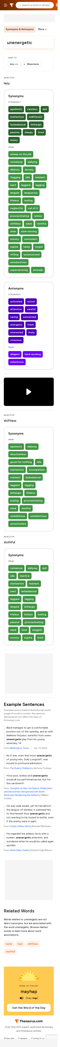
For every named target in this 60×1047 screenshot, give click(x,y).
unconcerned (32, 254)
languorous (31, 192)
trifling (14, 254)
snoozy (14, 239)
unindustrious (18, 262)
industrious (17, 361)
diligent (15, 354)
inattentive (17, 116)
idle (27, 177)
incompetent (37, 469)
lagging (40, 185)
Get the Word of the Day (28, 1008)
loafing (28, 200)
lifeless (14, 200)
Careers (22, 1038)
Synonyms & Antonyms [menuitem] (20, 29)
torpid (39, 246)
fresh (30, 324)
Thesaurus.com (11, 5)
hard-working (33, 354)
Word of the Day (28, 986)
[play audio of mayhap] (22, 998)
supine (14, 246)
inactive (25, 575)
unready (38, 269)
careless (32, 109)
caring (14, 316)
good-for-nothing (21, 462)
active (31, 301)
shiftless (15, 223)
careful (31, 309)
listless (28, 614)
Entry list (9, 1038)
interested (16, 332)
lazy (20, 943)
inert (13, 185)
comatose (16, 161)
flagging (15, 177)
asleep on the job (20, 154)
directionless (18, 454)
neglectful (16, 208)
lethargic (36, 124)
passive (15, 132)
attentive (16, 309)
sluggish (37, 629)
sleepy (29, 132)
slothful (41, 223)
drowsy (29, 169)
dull (45, 109)
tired (41, 132)
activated (16, 301)
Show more (33, 64)
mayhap (29, 991)
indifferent (35, 116)
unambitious (17, 516)
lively (31, 332)
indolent (40, 177)
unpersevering (19, 269)
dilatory (15, 169)
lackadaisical (18, 124)
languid (14, 192)
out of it (33, 208)
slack (29, 223)
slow (13, 231)
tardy (26, 246)
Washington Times (19, 748)
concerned (29, 316)
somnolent (30, 239)
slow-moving (29, 231)
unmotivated (18, 523)
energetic (16, 324)
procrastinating (19, 215)
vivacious (16, 340)
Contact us (37, 1038)
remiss (38, 215)
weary (14, 140)
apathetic (16, 109)
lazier (9, 943)
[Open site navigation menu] (6, 5)
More (41, 29)
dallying (32, 161)
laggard (25, 185)
